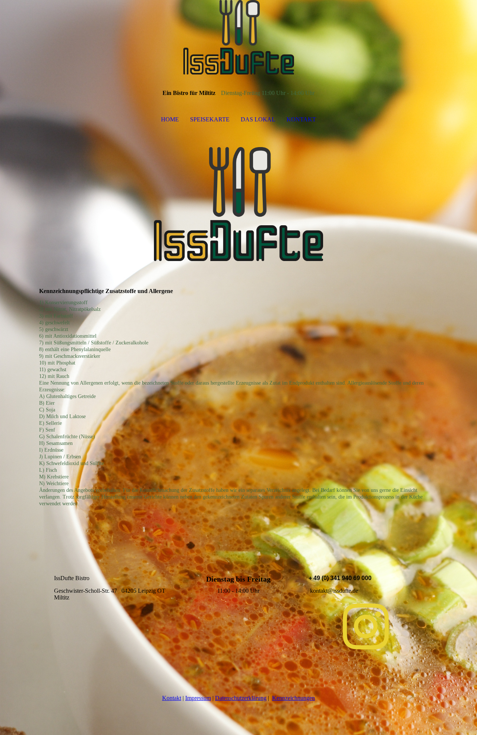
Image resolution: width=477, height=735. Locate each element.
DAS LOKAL (258, 119)
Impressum (198, 698)
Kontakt (171, 698)
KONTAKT (301, 119)
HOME (170, 119)
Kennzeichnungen (293, 698)
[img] (238, 37)
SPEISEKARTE (210, 119)
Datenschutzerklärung (240, 698)
